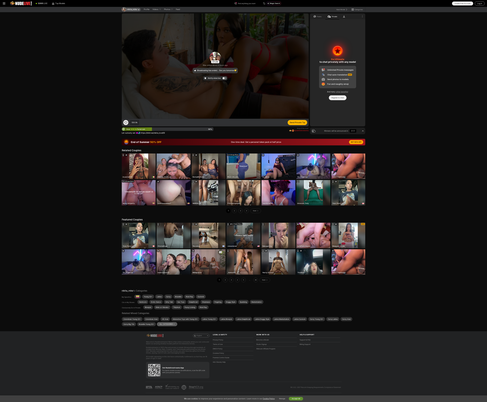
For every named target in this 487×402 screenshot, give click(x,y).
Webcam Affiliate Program (265, 349)
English (199, 335)
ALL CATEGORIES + (167, 324)
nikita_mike (127, 290)
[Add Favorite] (125, 122)
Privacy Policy (218, 340)
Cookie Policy (269, 399)
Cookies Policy (218, 353)
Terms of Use (218, 344)
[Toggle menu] (4, 3)
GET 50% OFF (356, 142)
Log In (479, 3)
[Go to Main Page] (20, 3)
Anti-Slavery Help (219, 362)
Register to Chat (338, 98)
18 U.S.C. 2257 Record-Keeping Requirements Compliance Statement (315, 387)
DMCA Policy (217, 349)
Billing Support (305, 344)
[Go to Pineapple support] (184, 387)
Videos (156, 9)
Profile (146, 9)
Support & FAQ (305, 340)
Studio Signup (261, 344)
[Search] (264, 3)
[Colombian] (137, 297)
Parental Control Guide (221, 358)
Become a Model (262, 340)
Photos (168, 9)
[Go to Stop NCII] (196, 387)
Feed (178, 9)
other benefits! (342, 92)
